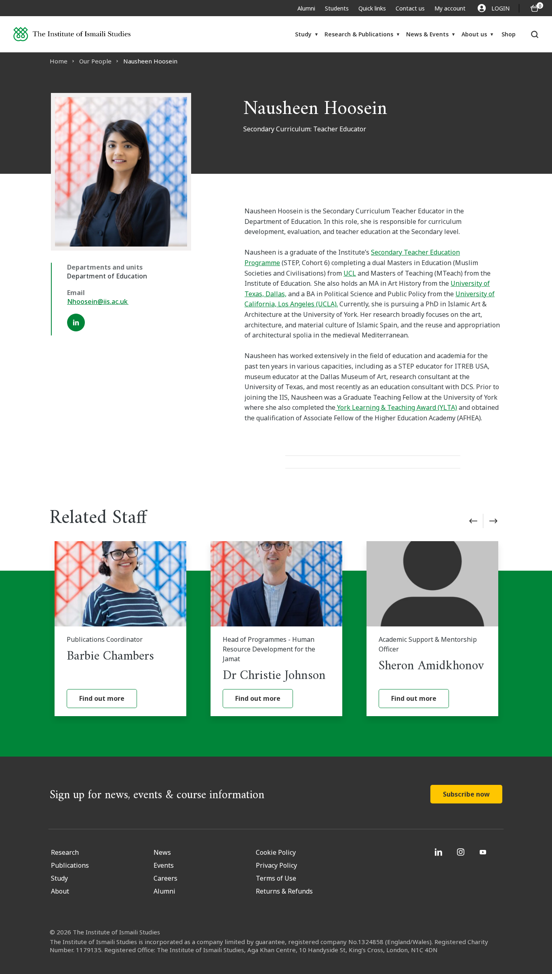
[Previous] (473, 521)
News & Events (427, 34)
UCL (349, 273)
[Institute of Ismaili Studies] (72, 34)
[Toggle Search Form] (535, 34)
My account (450, 8)
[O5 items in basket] (535, 8)
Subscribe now (466, 794)
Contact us (410, 8)
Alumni (306, 8)
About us (474, 34)
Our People (95, 61)
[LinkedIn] (76, 322)
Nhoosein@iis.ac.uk (98, 301)
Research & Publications (358, 34)
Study (303, 34)
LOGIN (500, 8)
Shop (508, 34)
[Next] (493, 521)
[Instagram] (462, 852)
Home (58, 61)
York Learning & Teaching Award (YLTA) (396, 407)
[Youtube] (484, 852)
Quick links (372, 8)
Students (337, 8)
